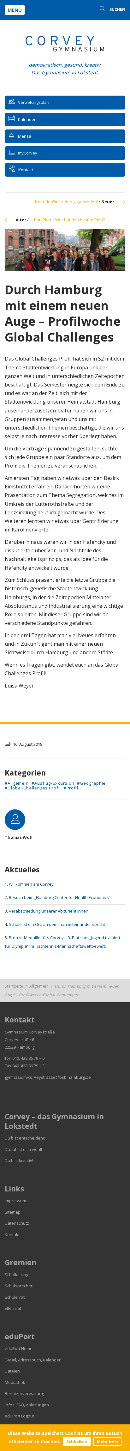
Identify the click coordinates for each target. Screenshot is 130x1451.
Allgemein (39, 986)
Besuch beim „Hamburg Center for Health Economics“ (59, 897)
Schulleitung (16, 1275)
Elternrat (13, 1308)
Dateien (12, 1371)
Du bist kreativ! (19, 1160)
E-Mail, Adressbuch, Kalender (33, 1360)
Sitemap (13, 1212)
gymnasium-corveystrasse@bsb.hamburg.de (48, 1077)
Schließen (76, 1441)
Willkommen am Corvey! (32, 884)
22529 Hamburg (19, 1047)
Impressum (15, 1200)
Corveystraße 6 (19, 1039)
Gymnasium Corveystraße (30, 1032)
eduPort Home (18, 1348)
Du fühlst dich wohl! (23, 1149)
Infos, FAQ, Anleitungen (27, 1405)
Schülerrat (15, 1297)
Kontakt (12, 1234)
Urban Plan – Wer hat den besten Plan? (67, 220)
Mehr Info (107, 1441)
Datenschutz (17, 1223)
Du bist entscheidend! (25, 1138)
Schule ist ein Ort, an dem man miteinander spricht (57, 924)
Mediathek (15, 1382)
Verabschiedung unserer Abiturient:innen (48, 911)
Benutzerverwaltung (24, 1393)
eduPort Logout (19, 1416)
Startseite (14, 986)
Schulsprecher (18, 1286)
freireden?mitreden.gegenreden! (66, 201)
